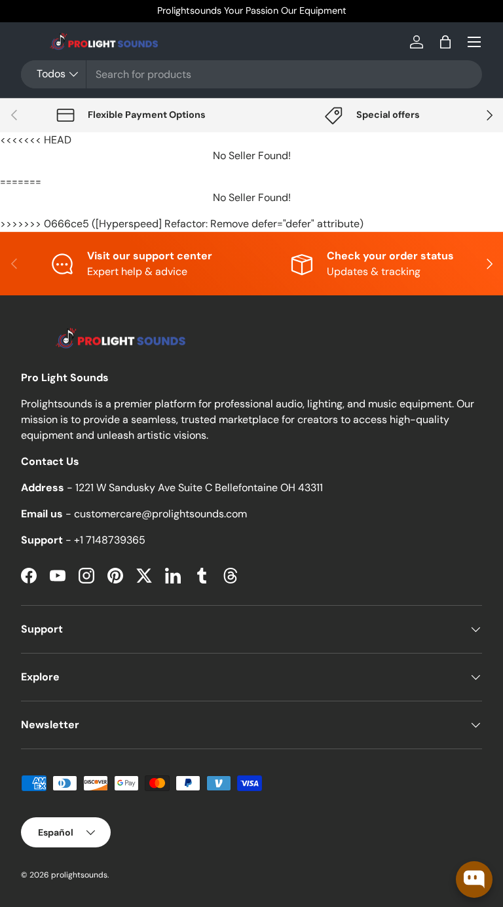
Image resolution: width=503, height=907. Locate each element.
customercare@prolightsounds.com (160, 514)
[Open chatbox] (474, 879)
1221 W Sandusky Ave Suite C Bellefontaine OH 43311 (199, 487)
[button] (445, 42)
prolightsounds (79, 875)
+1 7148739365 (109, 540)
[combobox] (251, 74)
